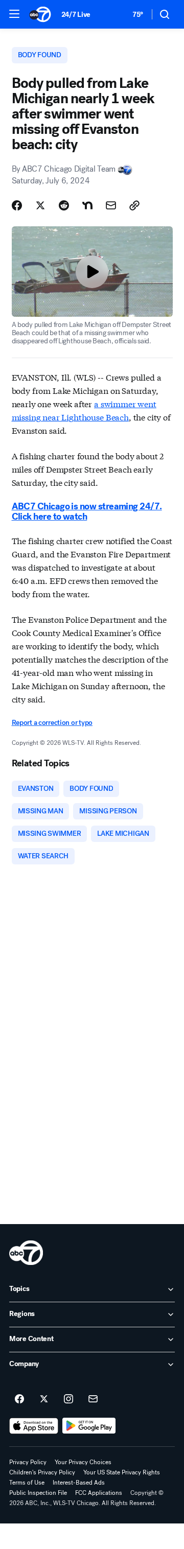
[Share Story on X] (40, 205)
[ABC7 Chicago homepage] (40, 14)
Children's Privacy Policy (42, 1472)
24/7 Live (75, 14)
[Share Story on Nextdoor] (87, 205)
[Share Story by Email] (111, 205)
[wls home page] (26, 1252)
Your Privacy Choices (83, 1462)
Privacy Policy (28, 1462)
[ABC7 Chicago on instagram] (68, 1399)
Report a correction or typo (52, 722)
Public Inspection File (38, 1493)
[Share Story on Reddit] (64, 205)
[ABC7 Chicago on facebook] (19, 1399)
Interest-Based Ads (79, 1483)
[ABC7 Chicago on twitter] (44, 1399)
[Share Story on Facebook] (17, 205)
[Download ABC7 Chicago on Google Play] (89, 1426)
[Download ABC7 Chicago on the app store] (33, 1426)
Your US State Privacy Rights (121, 1472)
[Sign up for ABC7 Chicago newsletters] (93, 1399)
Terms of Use (26, 1483)
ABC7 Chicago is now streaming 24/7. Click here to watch (87, 511)
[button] (14, 14)
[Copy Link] (134, 205)
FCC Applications (98, 1493)
